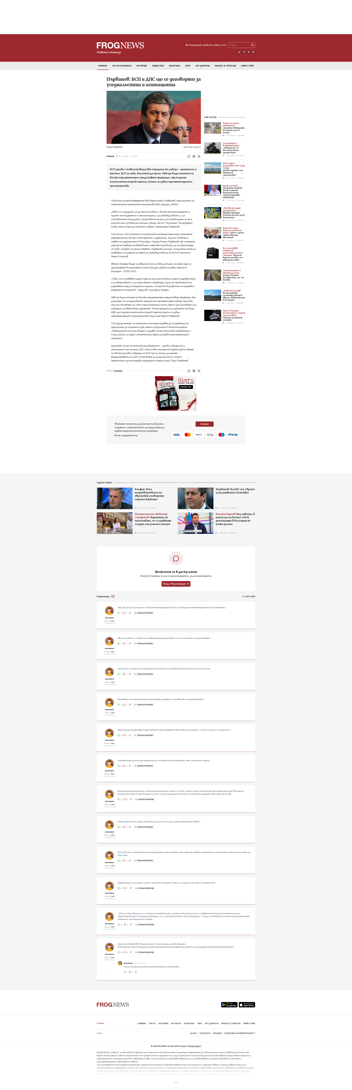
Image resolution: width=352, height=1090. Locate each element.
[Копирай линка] (189, 156)
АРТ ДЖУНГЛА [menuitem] (203, 65)
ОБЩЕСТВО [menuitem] (158, 65)
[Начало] (239, 52)
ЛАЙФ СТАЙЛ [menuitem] (247, 65)
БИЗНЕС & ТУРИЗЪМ (230, 1023)
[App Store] (247, 1004)
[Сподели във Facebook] (194, 156)
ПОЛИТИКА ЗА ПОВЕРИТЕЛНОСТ (239, 1033)
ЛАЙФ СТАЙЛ (249, 1023)
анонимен (109, 617)
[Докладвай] (130, 613)
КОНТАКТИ (205, 1033)
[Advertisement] (176, 17)
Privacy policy (194, 1046)
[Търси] (252, 45)
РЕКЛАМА (217, 1033)
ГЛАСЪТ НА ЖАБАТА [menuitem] (121, 65)
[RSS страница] (253, 52)
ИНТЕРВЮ (163, 1023)
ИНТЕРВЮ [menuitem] (142, 65)
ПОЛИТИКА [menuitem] (174, 65)
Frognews (118, 370)
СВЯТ (199, 1023)
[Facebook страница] (244, 52)
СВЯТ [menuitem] (188, 65)
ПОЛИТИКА (189, 1023)
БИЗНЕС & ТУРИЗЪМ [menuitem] (225, 65)
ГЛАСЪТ (152, 1023)
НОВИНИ (110, 156)
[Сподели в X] (199, 156)
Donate (205, 424)
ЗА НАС (193, 1033)
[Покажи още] (176, 1083)
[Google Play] (229, 1004)
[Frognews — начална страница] (113, 1005)
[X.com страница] (249, 52)
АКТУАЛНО (176, 1023)
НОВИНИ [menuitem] (102, 65)
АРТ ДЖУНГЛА (211, 1023)
